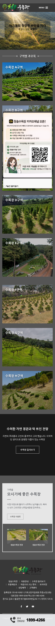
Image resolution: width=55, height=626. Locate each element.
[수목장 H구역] (27, 390)
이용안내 (24, 581)
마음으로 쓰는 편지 (28, 584)
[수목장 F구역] (27, 304)
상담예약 (22, 587)
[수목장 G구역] (27, 347)
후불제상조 (12, 584)
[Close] (52, 111)
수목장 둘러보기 (27, 449)
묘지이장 (43, 584)
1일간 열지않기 (12, 186)
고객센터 (33, 587)
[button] (43, 7)
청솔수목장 (13, 581)
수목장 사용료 (15, 516)
